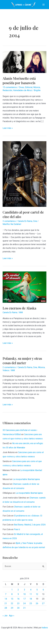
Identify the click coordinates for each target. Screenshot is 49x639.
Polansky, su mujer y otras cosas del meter (22, 360)
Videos (6, 370)
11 (31, 594)
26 (37, 603)
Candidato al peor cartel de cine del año (23, 214)
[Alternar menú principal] (43, 5)
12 (37, 594)
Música (36, 87)
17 (24, 599)
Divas (21, 87)
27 (43, 603)
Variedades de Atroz (22, 90)
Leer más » (8, 128)
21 (6, 603)
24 (24, 603)
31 (24, 608)
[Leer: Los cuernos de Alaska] (24, 287)
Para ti (17, 529)
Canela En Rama (25, 221)
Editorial (28, 87)
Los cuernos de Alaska (19, 308)
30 (18, 608)
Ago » (11, 615)
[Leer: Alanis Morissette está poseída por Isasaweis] (24, 62)
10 (24, 594)
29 (12, 608)
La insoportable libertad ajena (26, 479)
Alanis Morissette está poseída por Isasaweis (19, 80)
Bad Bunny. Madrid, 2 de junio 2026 (30, 524)
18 (31, 599)
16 (18, 599)
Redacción (7, 90)
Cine (35, 221)
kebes (45, 627)
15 (12, 599)
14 (6, 599)
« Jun (5, 615)
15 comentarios (10, 87)
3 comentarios (9, 221)
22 (12, 603)
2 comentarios (9, 367)
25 (31, 603)
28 (6, 608)
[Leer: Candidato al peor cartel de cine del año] (24, 174)
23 (18, 603)
